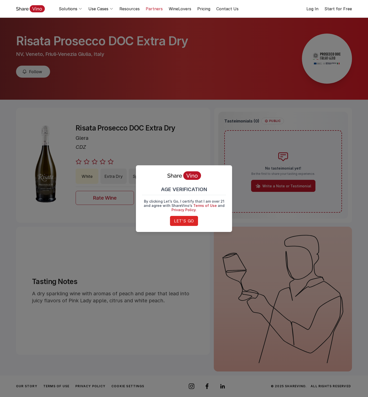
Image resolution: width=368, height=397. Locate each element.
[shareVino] (30, 9)
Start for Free (338, 8)
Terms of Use (205, 205)
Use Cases (98, 8)
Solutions (68, 8)
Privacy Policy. (184, 210)
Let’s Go (184, 220)
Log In (312, 8)
